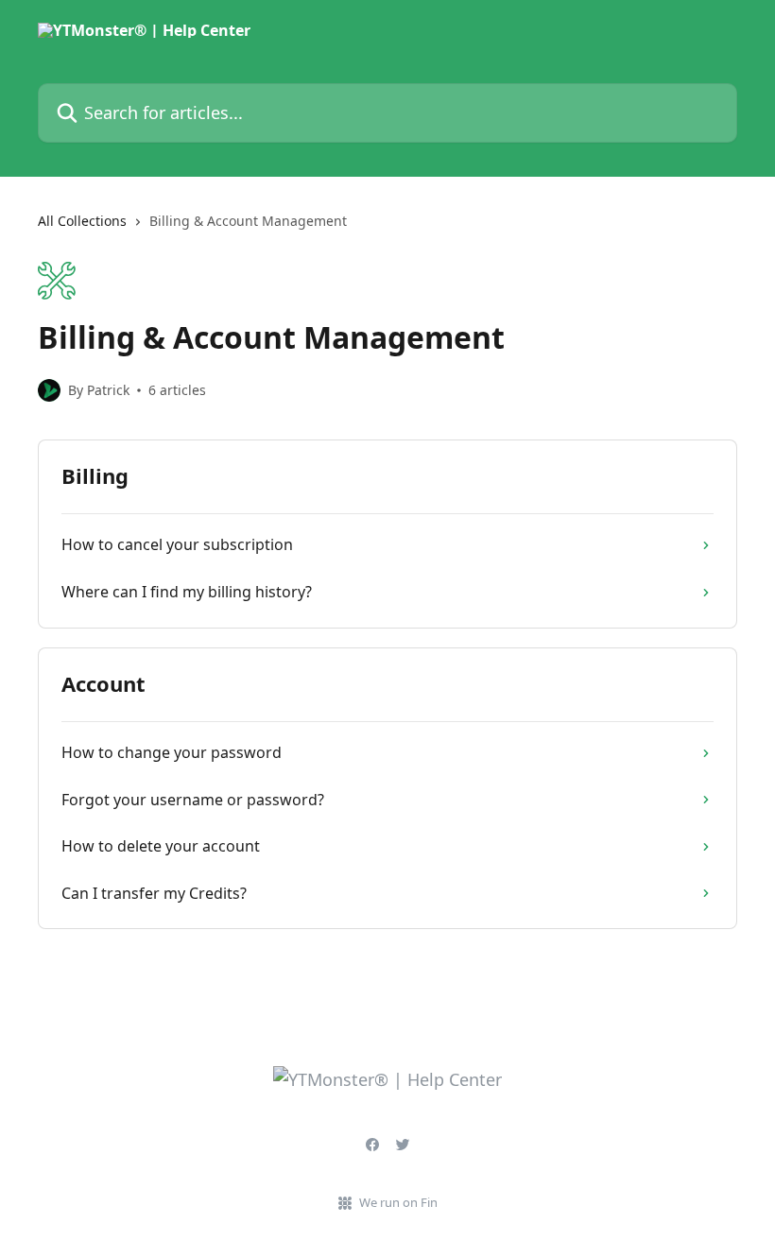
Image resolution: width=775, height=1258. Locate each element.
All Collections (82, 221)
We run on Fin (398, 1202)
